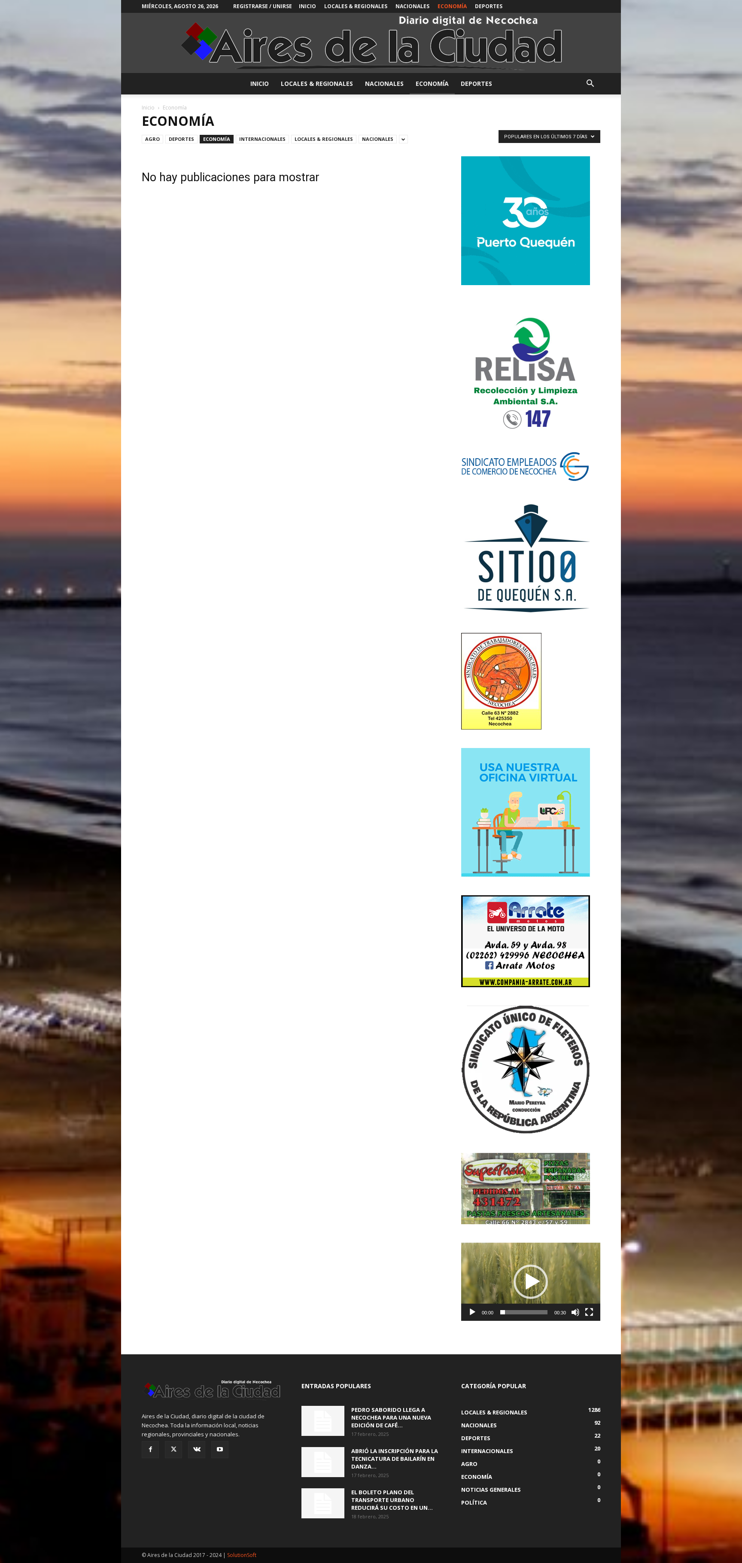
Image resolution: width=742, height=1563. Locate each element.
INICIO (307, 6)
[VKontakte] (196, 1449)
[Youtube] (219, 1449)
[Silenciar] (575, 1312)
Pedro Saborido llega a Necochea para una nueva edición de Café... (391, 1417)
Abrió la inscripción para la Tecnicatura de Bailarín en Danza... (394, 1458)
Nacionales (412, 6)
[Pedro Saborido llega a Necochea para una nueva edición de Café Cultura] (322, 1421)
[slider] (523, 1312)
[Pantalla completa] (589, 1312)
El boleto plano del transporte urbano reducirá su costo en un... (392, 1499)
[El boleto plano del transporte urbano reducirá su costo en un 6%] (322, 1503)
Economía (452, 6)
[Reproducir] (472, 1312)
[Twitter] (173, 1449)
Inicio (148, 107)
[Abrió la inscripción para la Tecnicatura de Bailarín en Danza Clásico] (322, 1462)
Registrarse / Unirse (262, 6)
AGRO (152, 139)
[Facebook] (150, 1449)
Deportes (488, 6)
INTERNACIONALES (262, 139)
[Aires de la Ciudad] (371, 43)
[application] (530, 1282)
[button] (590, 84)
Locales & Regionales (355, 6)
